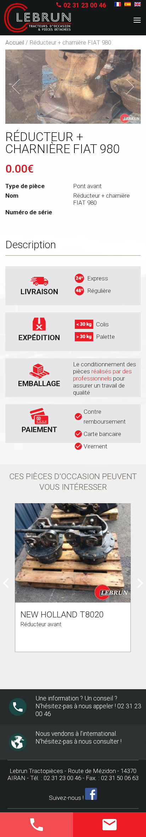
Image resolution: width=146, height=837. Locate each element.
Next (128, 86)
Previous (21, 87)
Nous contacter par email (107, 826)
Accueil (14, 42)
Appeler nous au (30, 823)
